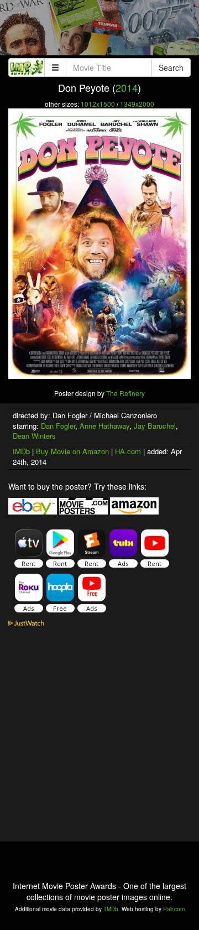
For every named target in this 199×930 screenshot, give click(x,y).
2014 (127, 87)
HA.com (128, 451)
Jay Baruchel (155, 425)
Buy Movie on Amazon (72, 451)
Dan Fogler (58, 425)
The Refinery (125, 393)
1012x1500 (98, 103)
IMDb (21, 451)
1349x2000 (137, 103)
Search (171, 67)
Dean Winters (34, 435)
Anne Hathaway (104, 425)
